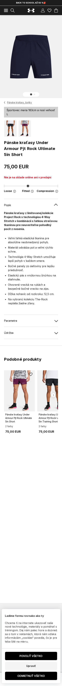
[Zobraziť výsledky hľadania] (13, 10)
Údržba (8, 332)
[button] (31, 94)
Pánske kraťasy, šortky (19, 102)
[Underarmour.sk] (31, 10)
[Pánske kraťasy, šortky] (4, 102)
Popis (7, 205)
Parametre (10, 320)
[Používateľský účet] (43, 10)
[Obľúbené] (49, 10)
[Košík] (56, 10)
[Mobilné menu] (6, 10)
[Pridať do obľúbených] (30, 374)
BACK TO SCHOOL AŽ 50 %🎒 (31, 2)
